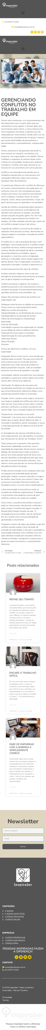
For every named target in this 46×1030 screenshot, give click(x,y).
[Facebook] (35, 32)
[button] (23, 13)
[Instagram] (32, 32)
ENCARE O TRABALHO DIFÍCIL (22, 674)
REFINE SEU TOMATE (21, 599)
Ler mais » (13, 633)
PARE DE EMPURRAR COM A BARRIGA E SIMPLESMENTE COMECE (21, 749)
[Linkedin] (38, 32)
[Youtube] (42, 32)
